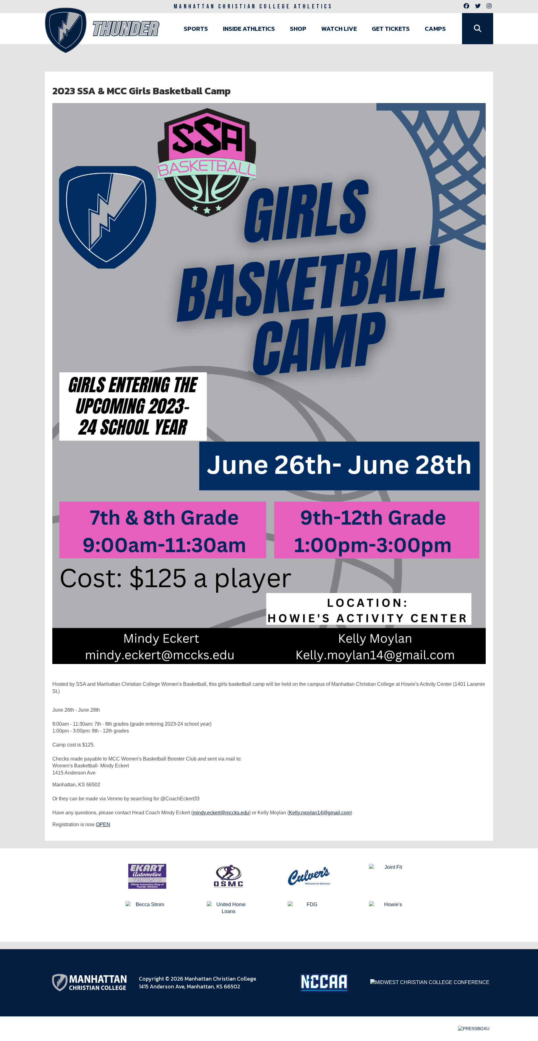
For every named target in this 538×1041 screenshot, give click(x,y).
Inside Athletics (249, 28)
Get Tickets (391, 28)
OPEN (103, 824)
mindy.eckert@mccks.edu (221, 812)
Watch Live (339, 28)
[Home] (102, 30)
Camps (435, 28)
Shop (298, 28)
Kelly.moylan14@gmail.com (320, 812)
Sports (196, 28)
